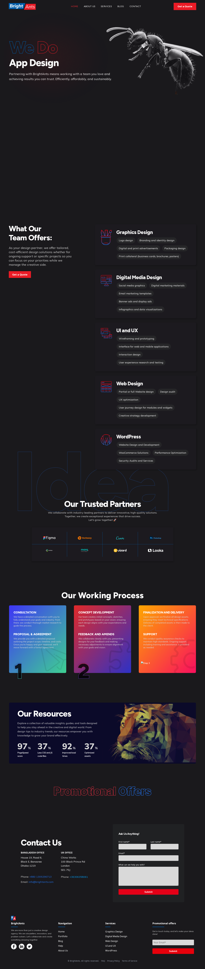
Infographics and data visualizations (140, 309)
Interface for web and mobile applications (144, 346)
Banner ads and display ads (135, 301)
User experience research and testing (141, 362)
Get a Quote (185, 6)
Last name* (156, 841)
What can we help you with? (132, 864)
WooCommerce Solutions (133, 452)
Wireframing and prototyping (136, 338)
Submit (148, 891)
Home (74, 6)
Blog (120, 6)
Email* (122, 853)
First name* (124, 841)
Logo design (126, 240)
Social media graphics (132, 285)
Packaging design (175, 248)
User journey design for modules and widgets (145, 407)
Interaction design (130, 354)
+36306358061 (79, 876)
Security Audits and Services (136, 460)
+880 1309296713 (40, 876)
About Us (89, 6)
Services (106, 6)
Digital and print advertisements (138, 248)
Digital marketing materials (167, 285)
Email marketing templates (135, 293)
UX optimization (128, 399)
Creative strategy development (137, 415)
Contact (135, 6)
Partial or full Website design (136, 391)
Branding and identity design (156, 240)
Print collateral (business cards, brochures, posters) (149, 256)
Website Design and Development (139, 444)
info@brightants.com (41, 882)
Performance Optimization (170, 452)
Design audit (167, 391)
